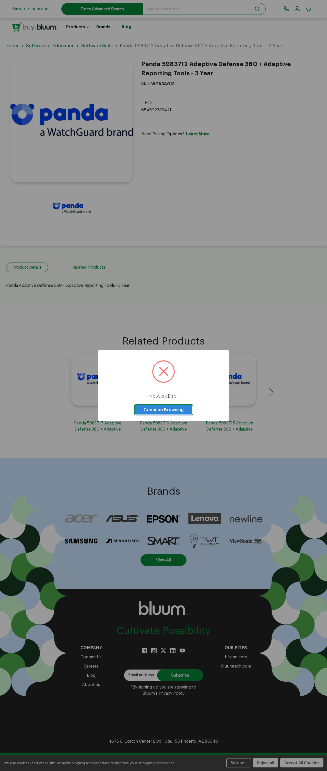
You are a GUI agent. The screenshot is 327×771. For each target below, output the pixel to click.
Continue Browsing (164, 410)
